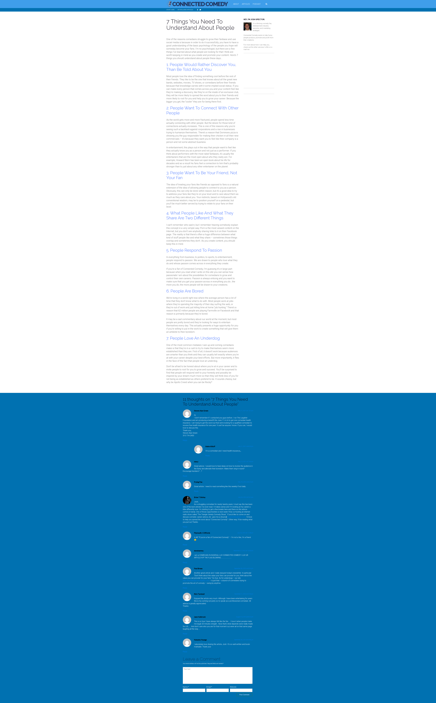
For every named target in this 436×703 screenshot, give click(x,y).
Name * (186, 687)
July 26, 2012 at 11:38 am (245, 533)
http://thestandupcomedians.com (196, 580)
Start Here (170, 10)
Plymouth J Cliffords (202, 533)
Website (233, 687)
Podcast (257, 4)
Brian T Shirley (199, 497)
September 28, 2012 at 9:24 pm (243, 568)
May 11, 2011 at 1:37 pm (245, 410)
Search (266, 4)
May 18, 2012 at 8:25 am (245, 482)
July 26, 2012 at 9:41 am (245, 497)
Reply (185, 440)
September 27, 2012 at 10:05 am (243, 550)
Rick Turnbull (199, 594)
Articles (246, 4)
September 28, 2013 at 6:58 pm (243, 640)
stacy (196, 461)
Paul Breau (198, 568)
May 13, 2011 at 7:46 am (245, 461)
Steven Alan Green (201, 411)
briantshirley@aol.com (236, 517)
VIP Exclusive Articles (185, 10)
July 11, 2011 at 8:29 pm (245, 446)
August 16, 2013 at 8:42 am (244, 617)
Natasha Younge (200, 640)
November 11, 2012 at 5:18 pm (243, 594)
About (236, 4)
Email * (209, 687)
